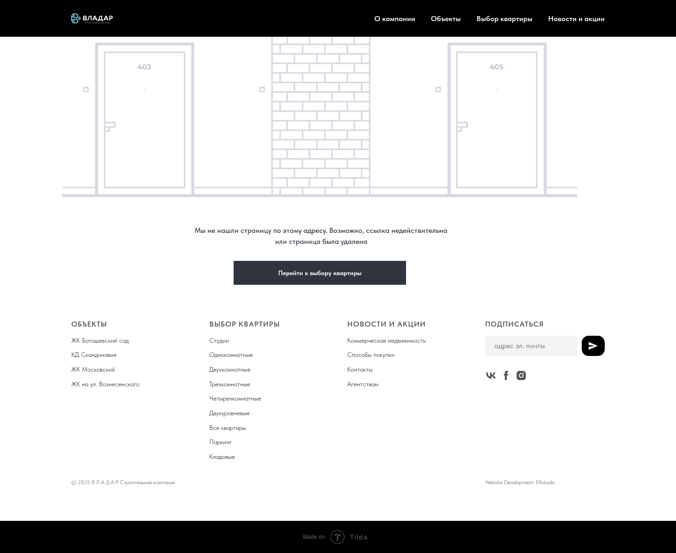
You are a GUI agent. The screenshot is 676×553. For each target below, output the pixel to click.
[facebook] (506, 375)
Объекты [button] (446, 18)
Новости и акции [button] (576, 18)
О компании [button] (394, 18)
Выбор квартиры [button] (504, 18)
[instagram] (521, 375)
